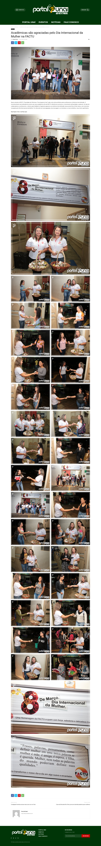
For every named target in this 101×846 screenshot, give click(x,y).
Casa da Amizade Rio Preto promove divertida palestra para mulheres (73, 804)
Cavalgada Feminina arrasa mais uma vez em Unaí (23, 804)
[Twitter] (15, 42)
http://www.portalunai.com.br (27, 813)
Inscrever (86, 835)
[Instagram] (13, 838)
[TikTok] (16, 838)
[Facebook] (12, 42)
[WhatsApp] (22, 42)
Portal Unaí (15, 39)
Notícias (16, 27)
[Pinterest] (19, 42)
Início (12, 27)
